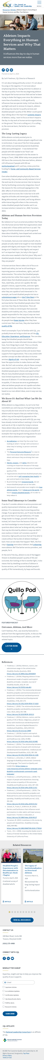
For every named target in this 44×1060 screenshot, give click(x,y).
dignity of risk (14, 359)
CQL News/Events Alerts (13, 999)
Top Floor (26, 1053)
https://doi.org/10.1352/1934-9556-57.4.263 (22, 704)
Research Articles (11, 1007)
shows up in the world (31, 490)
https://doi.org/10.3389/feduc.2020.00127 (22, 817)
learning (10, 544)
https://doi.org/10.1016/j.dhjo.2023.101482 (22, 741)
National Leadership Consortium (18, 1032)
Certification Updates (12, 995)
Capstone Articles (11, 987)
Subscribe (10, 1014)
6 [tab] (23, 912)
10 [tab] (34, 912)
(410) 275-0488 (9, 943)
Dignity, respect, (13, 463)
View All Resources (22, 920)
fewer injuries (19, 320)
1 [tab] (9, 912)
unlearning (37, 544)
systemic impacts (34, 115)
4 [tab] (18, 912)
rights (24, 463)
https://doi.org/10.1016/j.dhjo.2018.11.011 (22, 787)
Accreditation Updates (12, 991)
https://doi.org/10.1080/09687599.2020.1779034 (24, 828)
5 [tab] (20, 912)
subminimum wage (9, 297)
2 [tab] (12, 912)
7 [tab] (26, 912)
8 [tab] (29, 912)
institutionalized (8, 166)
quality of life (7, 326)
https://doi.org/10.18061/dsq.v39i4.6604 (21, 674)
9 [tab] (32, 912)
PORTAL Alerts (9, 1003)
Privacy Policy (7, 1055)
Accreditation (12, 441)
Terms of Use (7, 1057)
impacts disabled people (21, 492)
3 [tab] (15, 912)
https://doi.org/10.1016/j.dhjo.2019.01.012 (22, 804)
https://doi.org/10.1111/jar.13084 (19, 731)
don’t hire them (28, 297)
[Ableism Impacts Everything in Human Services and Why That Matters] (7, 70)
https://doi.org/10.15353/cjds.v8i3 (19, 687)
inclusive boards (27, 482)
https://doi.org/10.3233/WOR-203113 (20, 714)
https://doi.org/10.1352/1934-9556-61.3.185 (22, 755)
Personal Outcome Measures (21, 452)
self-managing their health (29, 476)
